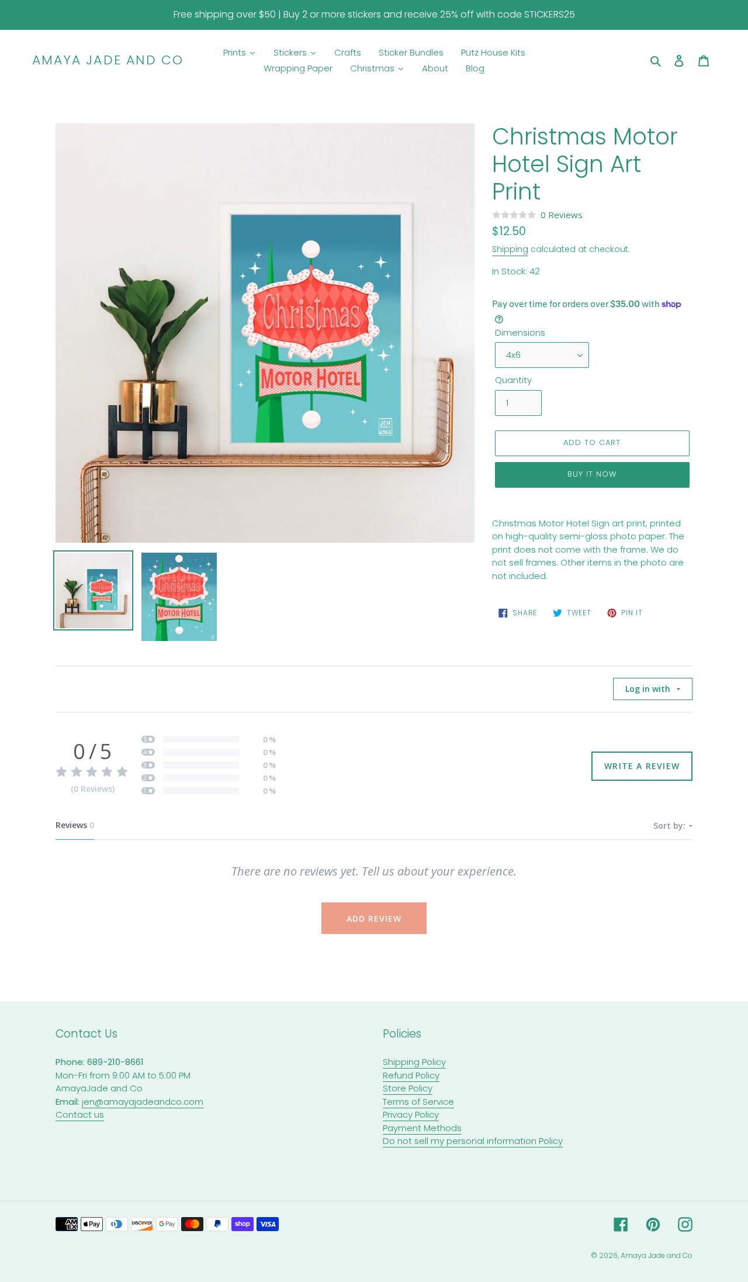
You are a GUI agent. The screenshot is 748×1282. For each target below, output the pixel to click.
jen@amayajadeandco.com (142, 1101)
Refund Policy (411, 1075)
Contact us (80, 1114)
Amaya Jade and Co (107, 60)
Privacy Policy (411, 1114)
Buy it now (592, 474)
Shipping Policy (414, 1062)
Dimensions (520, 332)
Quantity (513, 380)
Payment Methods (422, 1128)
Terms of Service (418, 1101)
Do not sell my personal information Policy (473, 1141)
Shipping (510, 249)
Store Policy (407, 1088)
